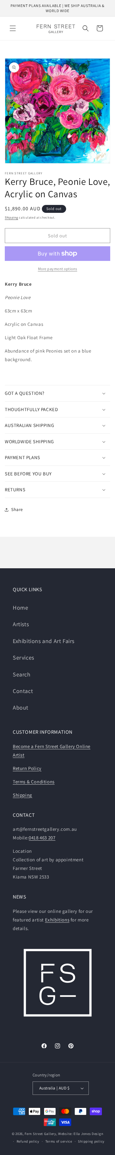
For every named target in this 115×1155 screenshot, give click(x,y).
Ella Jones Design (88, 1133)
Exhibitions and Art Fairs (43, 641)
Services (23, 657)
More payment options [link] (57, 268)
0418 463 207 (42, 838)
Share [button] (17, 509)
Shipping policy (91, 1141)
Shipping (11, 217)
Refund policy (28, 1141)
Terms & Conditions (34, 782)
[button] (13, 28)
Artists (21, 624)
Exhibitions (57, 920)
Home (20, 607)
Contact (23, 691)
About (20, 707)
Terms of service (58, 1141)
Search (22, 674)
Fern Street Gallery (40, 1133)
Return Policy (27, 768)
